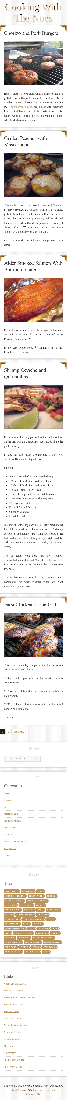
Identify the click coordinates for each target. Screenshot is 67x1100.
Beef (40, 891)
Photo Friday (11, 924)
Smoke (55, 933)
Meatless (42, 914)
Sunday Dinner (32, 942)
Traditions (10, 947)
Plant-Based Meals (14, 928)
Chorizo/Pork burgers (21, 106)
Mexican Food (12, 919)
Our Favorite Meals (33, 919)
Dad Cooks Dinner (12, 1018)
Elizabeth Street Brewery (15, 1025)
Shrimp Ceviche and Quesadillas (25, 373)
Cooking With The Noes (33, 13)
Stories (7, 855)
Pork (31, 928)
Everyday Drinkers (12, 1032)
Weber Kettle (32, 952)
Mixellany (8, 1046)
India (40, 910)
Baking (7, 793)
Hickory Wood (12, 910)
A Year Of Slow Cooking (15, 984)
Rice (7, 933)
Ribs (55, 928)
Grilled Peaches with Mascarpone (25, 141)
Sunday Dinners (51, 942)
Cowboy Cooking (13, 901)
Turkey (24, 947)
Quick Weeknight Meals (15, 841)
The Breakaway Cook (14, 1060)
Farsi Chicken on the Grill (31, 604)
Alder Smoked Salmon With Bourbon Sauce (33, 266)
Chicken (51, 896)
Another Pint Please (13, 991)
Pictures (8, 835)
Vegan (36, 947)
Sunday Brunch (12, 942)
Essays (7, 800)
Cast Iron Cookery (14, 896)
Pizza (25, 924)
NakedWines (10, 1053)
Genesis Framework (44, 1090)
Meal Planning (11, 814)
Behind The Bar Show (14, 1004)
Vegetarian (49, 947)
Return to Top (33, 1094)
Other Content (10, 828)
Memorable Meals (12, 821)
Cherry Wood (35, 896)
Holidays (28, 910)
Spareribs (24, 938)
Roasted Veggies (22, 933)
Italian (8, 914)
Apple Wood (11, 891)
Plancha (37, 924)
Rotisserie (41, 933)
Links (6, 807)
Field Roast (25, 905)
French (39, 905)
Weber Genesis (12, 952)
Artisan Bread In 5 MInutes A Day (19, 998)
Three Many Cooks (13, 1067)
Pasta (50, 919)
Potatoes (43, 928)
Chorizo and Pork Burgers (31, 32)
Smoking (9, 938)
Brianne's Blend (11, 1011)
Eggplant (10, 905)
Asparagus (27, 891)
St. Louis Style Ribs (43, 938)
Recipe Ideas (10, 848)
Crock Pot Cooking (36, 901)
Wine (45, 952)
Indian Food (53, 910)
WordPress (18, 1090)
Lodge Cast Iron (25, 914)
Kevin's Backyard (12, 1039)
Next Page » (20, 731)
